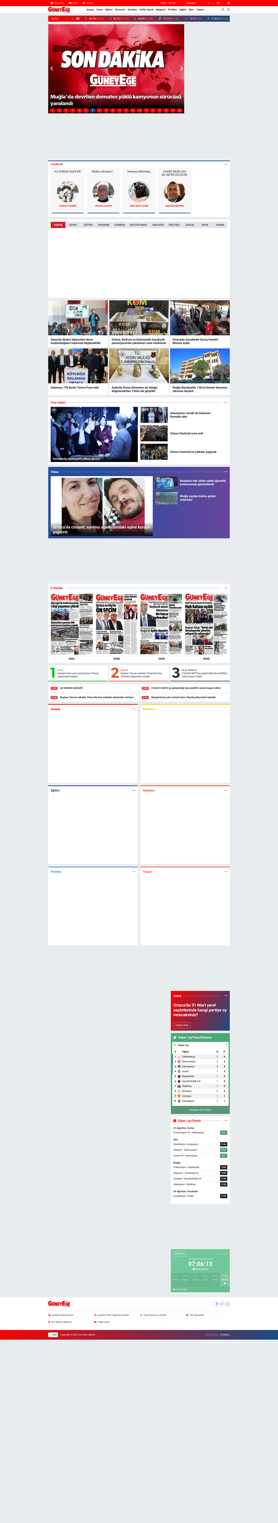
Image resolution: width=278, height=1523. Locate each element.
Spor (191, 9)
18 (166, 110)
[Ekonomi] (226, 709)
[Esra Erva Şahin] (139, 191)
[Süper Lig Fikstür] (226, 1120)
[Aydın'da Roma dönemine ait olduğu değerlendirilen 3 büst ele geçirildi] (139, 365)
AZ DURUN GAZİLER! (67, 171)
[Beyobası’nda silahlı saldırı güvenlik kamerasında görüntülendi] (166, 482)
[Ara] (223, 10)
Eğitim (109, 9)
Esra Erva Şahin (139, 206)
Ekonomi (120, 9)
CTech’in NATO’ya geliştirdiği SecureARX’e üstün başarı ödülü (204, 675)
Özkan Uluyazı (103, 206)
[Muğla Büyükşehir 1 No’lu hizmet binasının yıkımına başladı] (200, 365)
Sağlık (182, 9)
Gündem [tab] (120, 224)
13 (133, 110)
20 (179, 110)
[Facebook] (216, 1303)
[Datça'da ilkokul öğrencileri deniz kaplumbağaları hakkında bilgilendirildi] (78, 317)
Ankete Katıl (182, 1025)
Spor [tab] (205, 224)
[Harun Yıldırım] (68, 191)
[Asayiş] (134, 709)
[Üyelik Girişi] (227, 3)
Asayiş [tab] (58, 224)
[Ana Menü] (228, 10)
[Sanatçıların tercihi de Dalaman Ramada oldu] (154, 414)
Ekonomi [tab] (103, 224)
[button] (51, 69)
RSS (54, 1334)
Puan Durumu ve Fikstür (155, 1315)
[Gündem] (226, 790)
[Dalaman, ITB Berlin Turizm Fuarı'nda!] (78, 365)
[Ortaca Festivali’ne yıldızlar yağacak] (154, 451)
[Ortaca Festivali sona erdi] (154, 433)
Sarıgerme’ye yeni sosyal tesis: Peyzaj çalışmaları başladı (77, 675)
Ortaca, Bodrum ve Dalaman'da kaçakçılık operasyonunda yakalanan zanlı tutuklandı (139, 341)
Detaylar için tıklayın (200, 1109)
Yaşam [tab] (220, 224)
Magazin (161, 9)
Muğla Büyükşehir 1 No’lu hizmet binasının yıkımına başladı (200, 389)
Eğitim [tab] (88, 224)
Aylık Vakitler (181, 1289)
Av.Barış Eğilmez (174, 206)
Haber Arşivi (104, 1322)
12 (126, 110)
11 (119, 110)
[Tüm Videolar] (226, 471)
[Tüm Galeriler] (226, 402)
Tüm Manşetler (197, 1315)
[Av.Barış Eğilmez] (174, 191)
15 (146, 110)
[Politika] (134, 871)
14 (139, 110)
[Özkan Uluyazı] (103, 191)
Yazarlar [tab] (57, 164)
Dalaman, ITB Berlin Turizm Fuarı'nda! (75, 387)
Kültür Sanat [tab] (138, 224)
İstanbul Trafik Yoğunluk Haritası (113, 1315)
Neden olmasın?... (103, 171)
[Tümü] (226, 587)
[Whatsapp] (227, 1303)
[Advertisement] (139, 136)
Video (75, 3)
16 (153, 110)
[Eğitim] (134, 790)
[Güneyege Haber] (59, 9)
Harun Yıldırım (67, 206)
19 (173, 110)
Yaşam (200, 9)
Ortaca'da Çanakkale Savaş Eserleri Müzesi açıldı (195, 341)
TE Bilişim (225, 1334)
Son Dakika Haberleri (61, 1322)
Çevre (99, 9)
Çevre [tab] (73, 224)
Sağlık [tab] (190, 224)
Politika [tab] (174, 224)
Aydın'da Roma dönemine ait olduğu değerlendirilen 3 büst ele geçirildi (134, 389)
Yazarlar (89, 3)
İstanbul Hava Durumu (62, 1315)
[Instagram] (222, 1303)
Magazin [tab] (158, 224)
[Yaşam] (226, 871)
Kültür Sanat (146, 9)
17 (159, 110)
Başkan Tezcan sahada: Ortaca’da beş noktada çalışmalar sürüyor (141, 675)
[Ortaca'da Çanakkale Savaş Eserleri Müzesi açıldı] (200, 317)
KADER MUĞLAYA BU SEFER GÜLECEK (175, 173)
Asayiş (90, 9)
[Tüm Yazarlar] (226, 164)
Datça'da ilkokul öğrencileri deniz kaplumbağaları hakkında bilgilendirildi (75, 341)
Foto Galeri (58, 3)
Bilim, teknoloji (189, 670)
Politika (172, 9)
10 (113, 110)
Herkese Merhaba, (139, 171)
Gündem (132, 9)
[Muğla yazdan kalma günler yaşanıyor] (166, 497)
